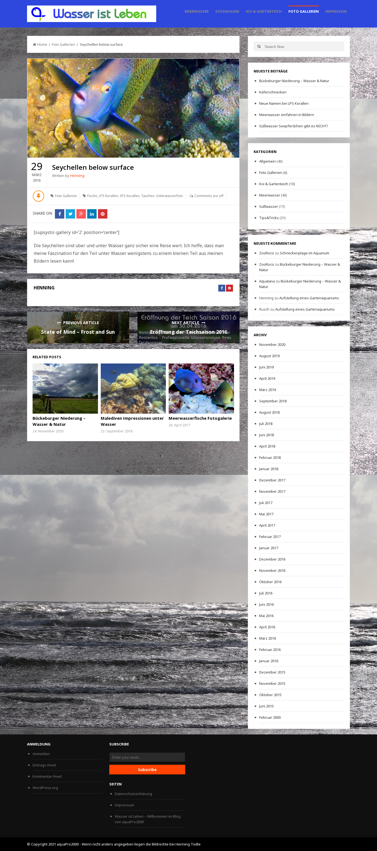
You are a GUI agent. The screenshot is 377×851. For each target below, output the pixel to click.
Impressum (336, 11)
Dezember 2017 (272, 480)
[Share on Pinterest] (102, 214)
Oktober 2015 (270, 694)
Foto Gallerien (303, 11)
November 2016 (272, 570)
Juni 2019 (266, 367)
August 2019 (269, 355)
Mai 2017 (266, 513)
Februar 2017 (270, 536)
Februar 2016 (270, 649)
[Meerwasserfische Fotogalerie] (201, 388)
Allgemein (267, 161)
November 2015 (272, 683)
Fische (92, 195)
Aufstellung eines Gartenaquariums (309, 297)
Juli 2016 (265, 593)
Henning (77, 175)
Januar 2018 (268, 468)
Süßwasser (227, 11)
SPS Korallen (129, 195)
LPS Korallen (108, 195)
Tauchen (147, 195)
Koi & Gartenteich (264, 11)
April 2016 (267, 626)
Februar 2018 (270, 457)
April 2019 (267, 378)
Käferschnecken (272, 92)
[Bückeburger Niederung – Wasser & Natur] (65, 388)
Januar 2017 (268, 547)
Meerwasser (197, 11)
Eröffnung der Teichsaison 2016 (188, 331)
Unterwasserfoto (169, 195)
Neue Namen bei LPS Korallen (284, 103)
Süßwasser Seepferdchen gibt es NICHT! (293, 125)
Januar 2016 (268, 660)
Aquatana (267, 281)
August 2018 (269, 412)
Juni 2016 (266, 604)
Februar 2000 (270, 717)
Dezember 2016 (272, 559)
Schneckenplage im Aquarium (304, 253)
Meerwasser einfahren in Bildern (286, 114)
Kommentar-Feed (47, 776)
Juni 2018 (266, 434)
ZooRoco (266, 253)
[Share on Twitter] (70, 214)
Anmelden (41, 753)
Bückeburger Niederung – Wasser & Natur (294, 80)
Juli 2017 (265, 502)
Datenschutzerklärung (133, 793)
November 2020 (272, 344)
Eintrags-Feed (44, 765)
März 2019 (267, 389)
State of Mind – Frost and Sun (78, 331)
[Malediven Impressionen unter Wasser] (133, 388)
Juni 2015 (266, 706)
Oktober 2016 (270, 581)
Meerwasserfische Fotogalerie (200, 418)
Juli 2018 (265, 423)
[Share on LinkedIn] (92, 214)
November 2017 (272, 491)
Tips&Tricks (269, 217)
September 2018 (272, 400)
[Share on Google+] (81, 214)
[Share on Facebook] (59, 214)
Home (42, 44)
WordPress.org (45, 787)
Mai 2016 (266, 615)
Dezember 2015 (272, 672)
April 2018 (267, 446)
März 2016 (267, 638)
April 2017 (267, 525)
